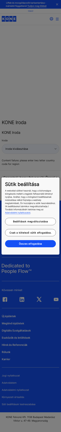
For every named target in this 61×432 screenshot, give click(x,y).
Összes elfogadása (30, 243)
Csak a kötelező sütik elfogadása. (30, 232)
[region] (30, 216)
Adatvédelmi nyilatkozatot (17, 212)
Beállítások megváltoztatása (30, 221)
